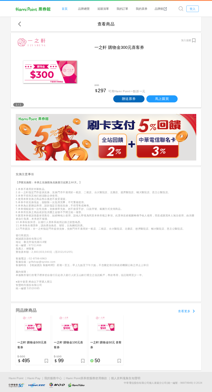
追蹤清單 (103, 9)
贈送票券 (129, 99)
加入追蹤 (186, 40)
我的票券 (141, 9)
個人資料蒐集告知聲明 (126, 378)
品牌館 (159, 9)
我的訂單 (122, 9)
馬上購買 (162, 99)
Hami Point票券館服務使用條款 (86, 378)
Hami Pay (33, 378)
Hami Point (16, 378)
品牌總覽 (84, 9)
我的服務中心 (53, 378)
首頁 (64, 9)
